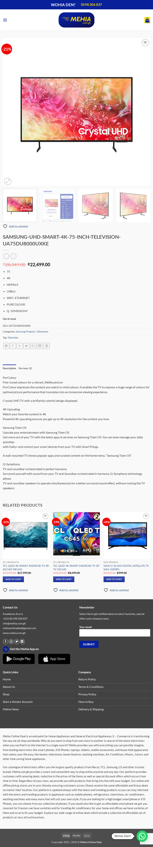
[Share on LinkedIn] (40, 346)
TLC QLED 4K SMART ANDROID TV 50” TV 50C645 (76, 567)
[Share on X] (20, 346)
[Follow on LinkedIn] (22, 641)
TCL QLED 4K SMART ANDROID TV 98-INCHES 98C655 (26, 567)
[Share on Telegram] (46, 346)
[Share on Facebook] (13, 346)
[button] (5, 20)
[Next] (142, 112)
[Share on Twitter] (26, 346)
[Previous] (10, 112)
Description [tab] (9, 368)
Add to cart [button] (13, 579)
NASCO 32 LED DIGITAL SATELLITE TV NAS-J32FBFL (126, 567)
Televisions (42, 331)
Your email (85, 627)
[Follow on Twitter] (16, 641)
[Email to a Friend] (33, 346)
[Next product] (6, 256)
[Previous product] (13, 256)
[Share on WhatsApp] (6, 346)
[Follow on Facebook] (5, 641)
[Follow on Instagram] (11, 641)
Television (13, 337)
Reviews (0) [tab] (25, 368)
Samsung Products (25, 331)
